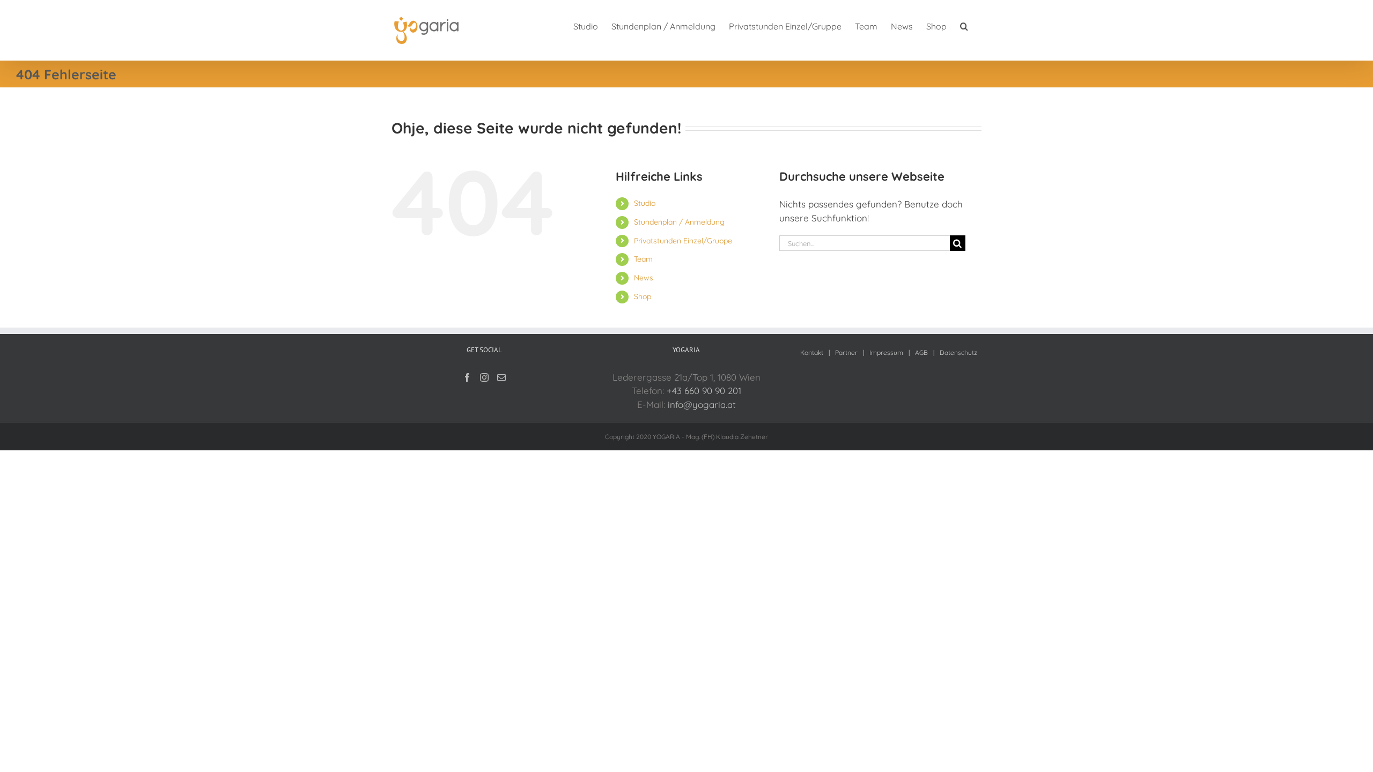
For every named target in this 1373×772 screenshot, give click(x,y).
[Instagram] (484, 377)
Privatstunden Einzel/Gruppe (683, 241)
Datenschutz (958, 352)
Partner (846, 352)
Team (643, 259)
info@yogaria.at (702, 404)
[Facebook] (467, 377)
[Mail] (501, 377)
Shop (642, 296)
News (643, 278)
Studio (644, 203)
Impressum (886, 352)
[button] (964, 25)
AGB (921, 352)
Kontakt (811, 352)
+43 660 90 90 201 (704, 390)
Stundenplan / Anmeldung (679, 222)
